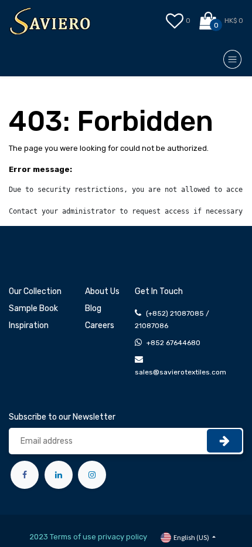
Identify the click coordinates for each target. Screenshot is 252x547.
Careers (99, 325)
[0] (209, 21)
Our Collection (35, 291)
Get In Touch (159, 291)
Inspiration (29, 325)
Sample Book (33, 308)
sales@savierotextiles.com (180, 372)
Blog (93, 308)
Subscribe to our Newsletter (62, 417)
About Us (102, 291)
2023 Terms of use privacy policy (88, 536)
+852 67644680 (173, 343)
